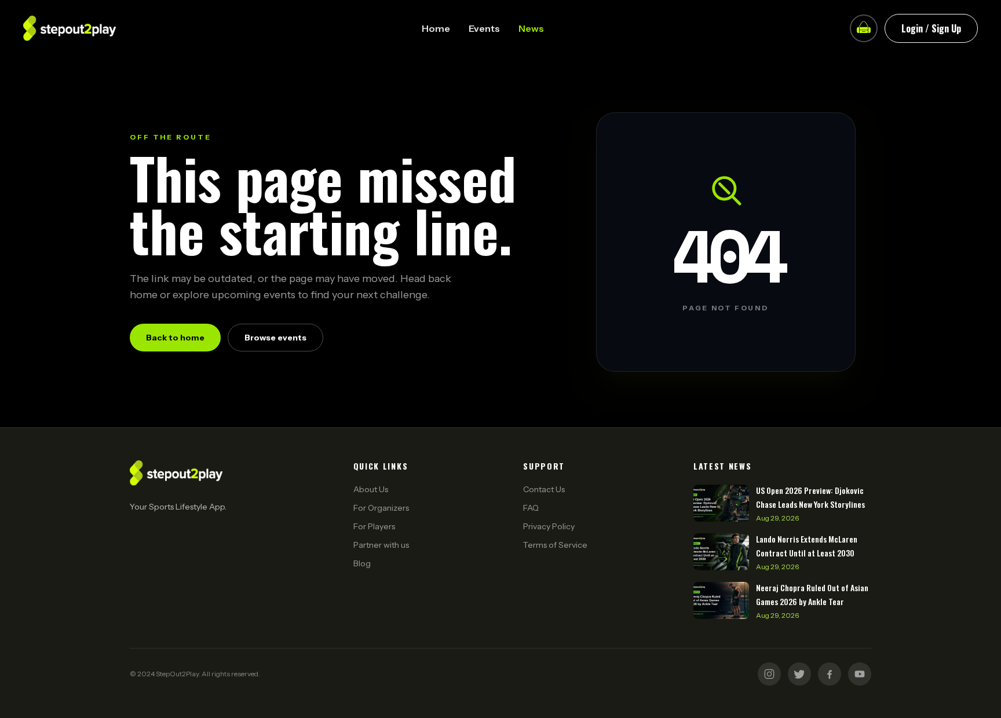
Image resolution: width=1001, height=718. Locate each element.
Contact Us (544, 489)
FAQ (531, 508)
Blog (362, 563)
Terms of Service (555, 545)
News (531, 28)
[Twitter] (799, 674)
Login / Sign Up (931, 28)
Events (484, 28)
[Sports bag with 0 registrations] (864, 28)
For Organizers (381, 508)
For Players (374, 526)
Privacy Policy (549, 526)
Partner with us (381, 545)
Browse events (275, 337)
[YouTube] (859, 674)
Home (436, 28)
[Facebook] (829, 674)
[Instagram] (769, 674)
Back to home (175, 337)
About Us (370, 489)
